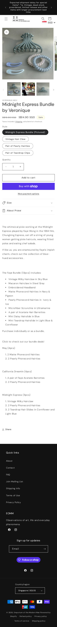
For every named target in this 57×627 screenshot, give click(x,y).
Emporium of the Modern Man (27, 612)
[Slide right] (53, 89)
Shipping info (13, 488)
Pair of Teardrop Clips (17, 152)
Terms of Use (13, 495)
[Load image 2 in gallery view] (28, 88)
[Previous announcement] (5, 7)
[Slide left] (3, 89)
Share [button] (8, 429)
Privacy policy (41, 616)
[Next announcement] (51, 7)
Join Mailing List (14, 481)
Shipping (18, 122)
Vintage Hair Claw (15, 139)
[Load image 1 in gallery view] (13, 88)
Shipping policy (38, 621)
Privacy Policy (13, 502)
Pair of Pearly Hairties (17, 146)
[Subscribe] (44, 548)
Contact (10, 467)
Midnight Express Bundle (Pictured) (25, 132)
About (9, 460)
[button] (6, 19)
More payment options (28, 193)
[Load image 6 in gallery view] (42, 88)
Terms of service (21, 621)
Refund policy (26, 616)
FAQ (8, 474)
